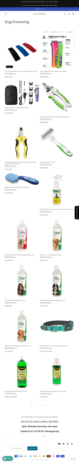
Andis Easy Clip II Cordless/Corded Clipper (16, 107)
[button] (6, 14)
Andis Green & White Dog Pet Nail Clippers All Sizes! (54, 117)
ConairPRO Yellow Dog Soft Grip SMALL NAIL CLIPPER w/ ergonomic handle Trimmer (21, 163)
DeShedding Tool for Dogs (47, 162)
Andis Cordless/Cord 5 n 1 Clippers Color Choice (53, 71)
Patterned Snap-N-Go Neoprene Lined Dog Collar (53, 346)
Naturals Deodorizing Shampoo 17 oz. (15, 300)
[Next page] (47, 405)
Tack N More (37, 459)
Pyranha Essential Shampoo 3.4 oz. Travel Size (53, 391)
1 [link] (31, 405)
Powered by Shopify (44, 459)
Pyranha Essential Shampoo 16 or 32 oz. (16, 391)
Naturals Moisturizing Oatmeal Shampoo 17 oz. (18, 346)
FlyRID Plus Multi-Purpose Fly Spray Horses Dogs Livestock (56, 209)
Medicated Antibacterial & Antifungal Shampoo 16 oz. (20, 255)
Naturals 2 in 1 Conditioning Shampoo (51, 255)
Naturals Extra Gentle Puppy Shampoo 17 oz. (52, 300)
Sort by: (46, 32)
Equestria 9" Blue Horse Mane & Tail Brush (17, 187)
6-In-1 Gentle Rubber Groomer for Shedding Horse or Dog (21, 71)
